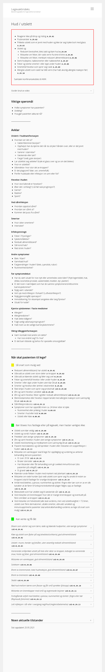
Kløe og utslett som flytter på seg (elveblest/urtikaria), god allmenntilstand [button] (43, 536)
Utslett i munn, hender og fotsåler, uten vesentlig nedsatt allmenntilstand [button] (43, 544)
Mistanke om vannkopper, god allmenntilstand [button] (38, 559)
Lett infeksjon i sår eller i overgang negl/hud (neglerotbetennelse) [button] (45, 604)
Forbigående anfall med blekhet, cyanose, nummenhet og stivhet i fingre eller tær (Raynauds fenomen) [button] (47, 597)
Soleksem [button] (21, 564)
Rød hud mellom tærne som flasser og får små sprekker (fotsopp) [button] (46, 585)
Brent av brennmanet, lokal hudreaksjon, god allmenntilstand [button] (44, 569)
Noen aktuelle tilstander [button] (27, 620)
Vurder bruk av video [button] (20, 90)
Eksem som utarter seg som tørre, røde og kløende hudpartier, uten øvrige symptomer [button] (49, 527)
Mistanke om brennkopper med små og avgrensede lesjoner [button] (43, 590)
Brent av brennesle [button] (25, 575)
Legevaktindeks (20, 9)
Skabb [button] (20, 580)
